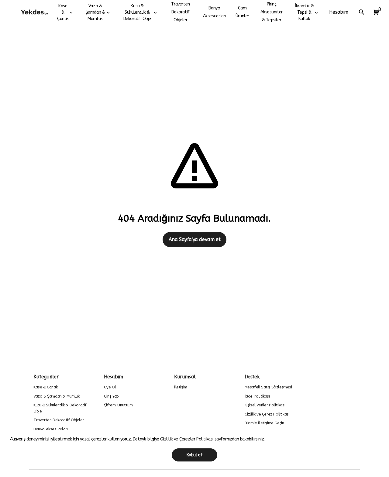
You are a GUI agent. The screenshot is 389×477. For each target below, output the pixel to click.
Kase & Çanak (63, 12)
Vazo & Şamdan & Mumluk (95, 12)
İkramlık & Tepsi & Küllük (304, 12)
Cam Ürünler (242, 12)
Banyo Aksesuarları (214, 12)
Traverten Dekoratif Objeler (180, 12)
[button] (375, 12)
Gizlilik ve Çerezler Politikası (187, 439)
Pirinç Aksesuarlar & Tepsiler (271, 12)
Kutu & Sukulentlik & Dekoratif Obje (137, 12)
